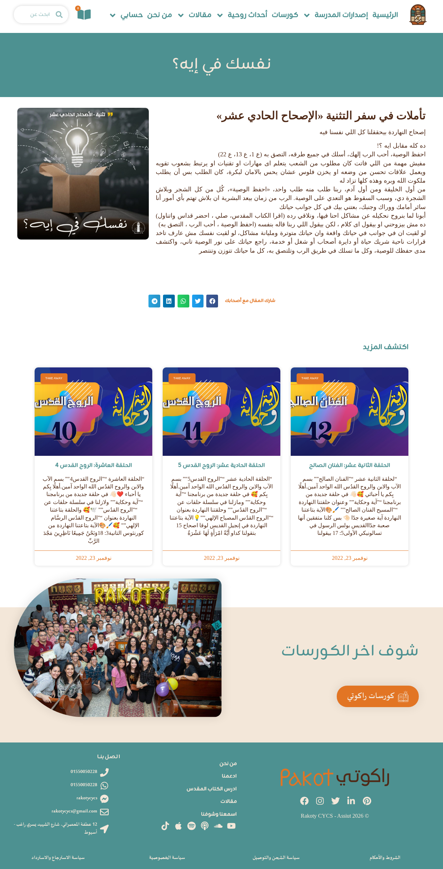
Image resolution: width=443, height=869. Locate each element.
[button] (212, 301)
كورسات (285, 15)
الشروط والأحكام (385, 857)
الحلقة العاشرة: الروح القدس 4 (93, 465)
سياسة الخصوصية (167, 857)
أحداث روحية (247, 15)
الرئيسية (385, 15)
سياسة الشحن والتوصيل (276, 857)
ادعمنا (229, 776)
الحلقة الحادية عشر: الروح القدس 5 (221, 465)
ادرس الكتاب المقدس (212, 789)
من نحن (159, 15)
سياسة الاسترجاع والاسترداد (58, 857)
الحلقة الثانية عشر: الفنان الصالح (349, 465)
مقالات (200, 15)
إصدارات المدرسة (341, 15)
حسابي (131, 15)
